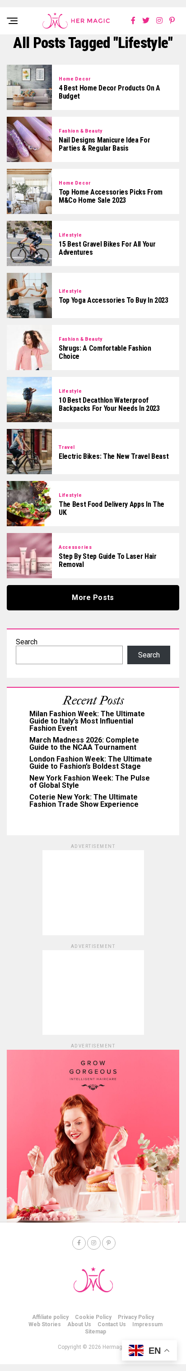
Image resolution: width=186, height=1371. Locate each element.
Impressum (147, 1324)
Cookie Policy (93, 1317)
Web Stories (44, 1324)
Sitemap (95, 1331)
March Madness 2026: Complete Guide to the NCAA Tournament (84, 744)
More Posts (93, 597)
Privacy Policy (136, 1317)
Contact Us (112, 1324)
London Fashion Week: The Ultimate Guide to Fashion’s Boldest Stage (90, 763)
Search (26, 642)
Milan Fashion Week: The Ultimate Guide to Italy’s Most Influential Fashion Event (87, 721)
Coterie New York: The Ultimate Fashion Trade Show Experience (84, 801)
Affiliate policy (50, 1317)
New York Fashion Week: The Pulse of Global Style (89, 782)
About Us (79, 1324)
